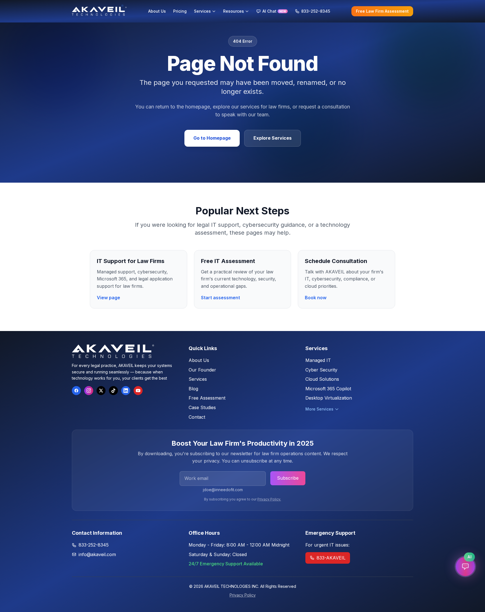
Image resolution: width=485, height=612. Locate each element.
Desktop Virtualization (328, 398)
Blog (193, 388)
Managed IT (318, 360)
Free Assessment (207, 398)
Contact (197, 417)
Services (198, 379)
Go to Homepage (212, 138)
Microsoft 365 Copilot (328, 388)
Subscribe (288, 478)
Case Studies (202, 407)
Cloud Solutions (322, 379)
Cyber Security (321, 370)
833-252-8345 (94, 545)
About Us (199, 360)
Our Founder (202, 370)
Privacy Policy (243, 595)
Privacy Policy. (269, 499)
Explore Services (272, 138)
